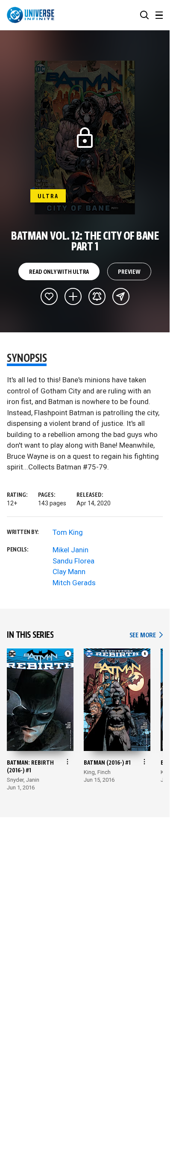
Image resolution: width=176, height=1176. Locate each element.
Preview (129, 272)
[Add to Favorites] (49, 296)
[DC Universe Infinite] (30, 14)
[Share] (120, 296)
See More (146, 635)
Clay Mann (69, 571)
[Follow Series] (97, 296)
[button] (144, 15)
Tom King (68, 532)
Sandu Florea (73, 561)
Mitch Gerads (74, 582)
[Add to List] (73, 296)
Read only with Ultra (59, 272)
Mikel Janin (70, 549)
